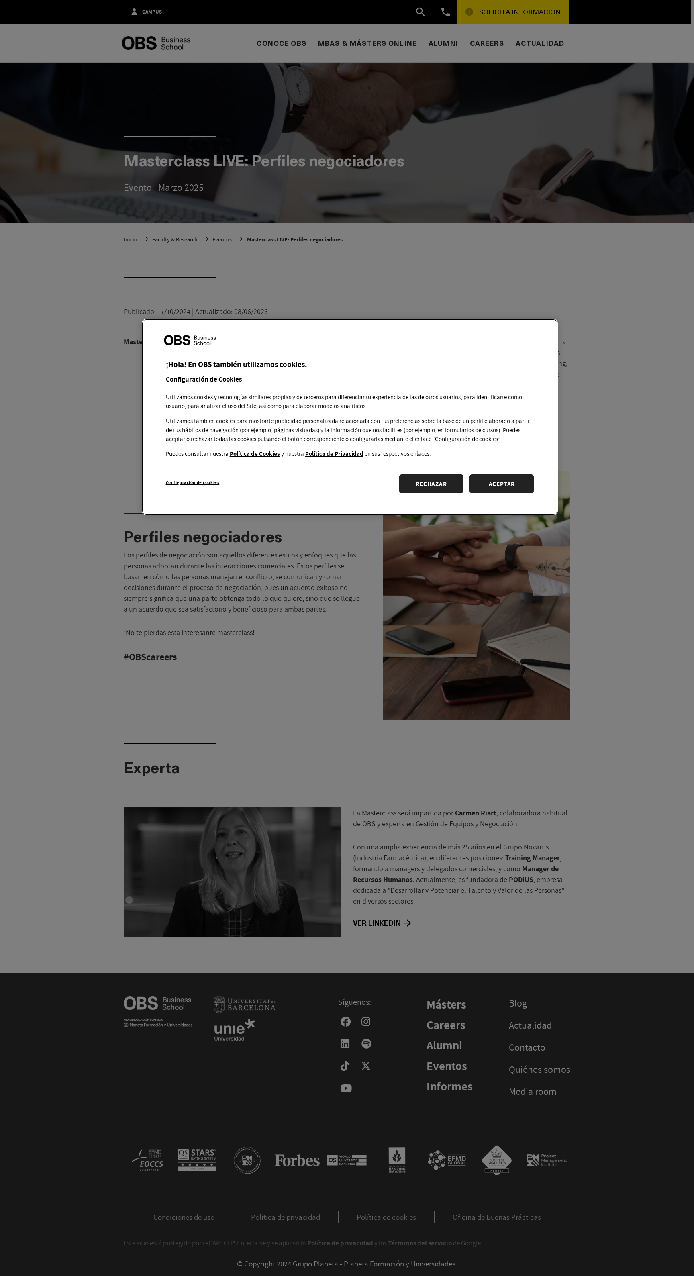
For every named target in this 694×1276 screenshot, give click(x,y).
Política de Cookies (255, 453)
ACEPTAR (502, 484)
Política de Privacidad (334, 453)
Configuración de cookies (193, 482)
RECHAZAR (431, 484)
